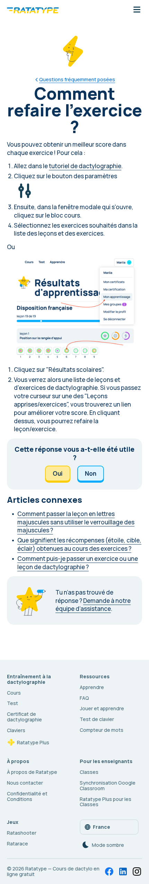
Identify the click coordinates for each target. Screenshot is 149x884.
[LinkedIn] (123, 871)
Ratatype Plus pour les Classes (105, 802)
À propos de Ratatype (32, 772)
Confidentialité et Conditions (27, 796)
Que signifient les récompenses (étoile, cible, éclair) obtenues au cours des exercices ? (79, 544)
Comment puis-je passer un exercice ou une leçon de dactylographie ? (77, 563)
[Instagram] (137, 871)
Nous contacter (25, 782)
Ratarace (17, 843)
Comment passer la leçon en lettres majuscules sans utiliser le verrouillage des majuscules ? (75, 522)
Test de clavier (97, 719)
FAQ (84, 698)
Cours (14, 692)
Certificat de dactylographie (24, 717)
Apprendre (92, 687)
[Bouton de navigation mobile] (137, 10)
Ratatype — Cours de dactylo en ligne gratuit (53, 871)
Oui (58, 473)
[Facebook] (109, 871)
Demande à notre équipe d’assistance (93, 605)
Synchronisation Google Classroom (107, 785)
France (101, 827)
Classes (89, 772)
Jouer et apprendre (102, 708)
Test (12, 703)
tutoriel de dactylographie (85, 166)
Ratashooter (21, 832)
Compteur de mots (101, 730)
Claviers (16, 730)
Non (90, 473)
